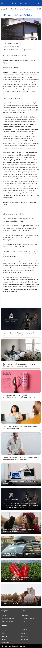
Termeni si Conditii (7, 618)
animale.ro (24, 633)
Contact (25, 615)
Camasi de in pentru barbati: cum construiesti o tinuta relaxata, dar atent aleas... (21, 458)
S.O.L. (24, 621)
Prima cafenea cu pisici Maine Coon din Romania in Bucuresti (18, 531)
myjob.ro (4, 639)
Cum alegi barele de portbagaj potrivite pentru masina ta (18, 555)
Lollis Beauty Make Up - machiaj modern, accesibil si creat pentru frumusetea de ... (19, 396)
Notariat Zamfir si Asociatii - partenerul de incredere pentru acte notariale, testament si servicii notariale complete (20, 505)
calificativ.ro (25, 630)
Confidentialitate (7, 621)
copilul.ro (24, 639)
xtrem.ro (4, 636)
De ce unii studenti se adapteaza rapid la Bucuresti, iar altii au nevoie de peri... (19, 365)
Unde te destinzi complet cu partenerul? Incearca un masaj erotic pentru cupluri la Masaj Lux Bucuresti (19, 602)
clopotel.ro (5, 642)
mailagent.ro (25, 636)
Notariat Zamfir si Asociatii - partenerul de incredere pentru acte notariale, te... (19, 334)
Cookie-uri (4, 615)
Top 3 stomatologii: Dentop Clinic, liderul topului (19, 482)
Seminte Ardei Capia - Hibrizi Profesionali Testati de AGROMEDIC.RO (19, 579)
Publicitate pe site (28, 618)
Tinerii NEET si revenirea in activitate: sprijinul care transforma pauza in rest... (21, 427)
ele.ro (3, 633)
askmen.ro (5, 630)
